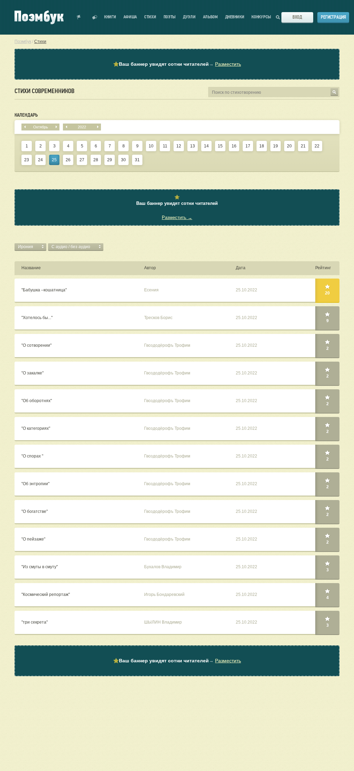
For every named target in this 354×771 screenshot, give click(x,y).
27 (82, 159)
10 (151, 146)
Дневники (234, 17)
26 (68, 159)
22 (317, 146)
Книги (110, 17)
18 (261, 146)
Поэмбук (23, 41)
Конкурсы (261, 17)
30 (123, 159)
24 (40, 159)
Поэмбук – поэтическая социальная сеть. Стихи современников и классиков (39, 17)
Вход (297, 17)
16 (234, 146)
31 (137, 159)
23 (26, 159)
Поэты (170, 17)
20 (289, 146)
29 (109, 159)
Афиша (130, 17)
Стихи (150, 17)
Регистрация (333, 17)
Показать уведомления (79, 17)
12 (178, 146)
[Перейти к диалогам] (95, 17)
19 (275, 146)
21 (303, 146)
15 (220, 146)
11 (165, 146)
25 (54, 159)
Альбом (210, 17)
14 (206, 146)
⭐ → (177, 64)
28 (95, 159)
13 (192, 146)
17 (247, 146)
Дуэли (189, 17)
